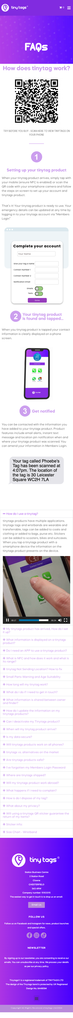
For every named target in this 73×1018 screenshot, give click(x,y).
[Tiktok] (43, 935)
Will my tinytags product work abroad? (32, 783)
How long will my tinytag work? (27, 684)
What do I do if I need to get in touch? (32, 692)
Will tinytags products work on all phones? (35, 744)
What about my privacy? (23, 806)
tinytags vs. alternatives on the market (32, 752)
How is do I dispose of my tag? (26, 798)
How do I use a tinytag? (22, 514)
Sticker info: (14, 824)
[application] (36, 590)
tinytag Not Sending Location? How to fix (34, 669)
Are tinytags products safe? (25, 760)
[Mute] (60, 620)
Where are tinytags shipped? (26, 775)
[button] (36, 514)
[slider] (33, 620)
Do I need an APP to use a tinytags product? (36, 650)
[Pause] (7, 620)
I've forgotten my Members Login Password (35, 767)
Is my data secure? (19, 737)
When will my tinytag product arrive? (31, 729)
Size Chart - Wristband (21, 832)
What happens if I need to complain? (31, 790)
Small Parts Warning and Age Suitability (33, 677)
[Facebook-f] (29, 935)
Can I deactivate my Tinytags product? (33, 721)
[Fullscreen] (65, 620)
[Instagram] (36, 935)
